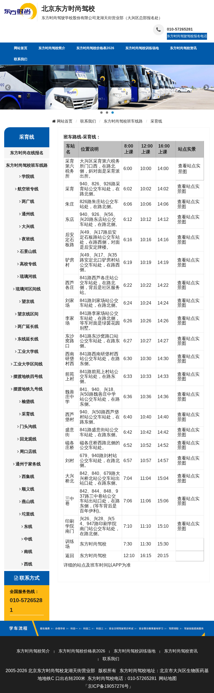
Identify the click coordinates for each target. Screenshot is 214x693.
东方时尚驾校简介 (33, 651)
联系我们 (88, 121)
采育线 (156, 121)
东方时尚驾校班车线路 (123, 121)
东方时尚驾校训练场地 (134, 651)
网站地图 (168, 678)
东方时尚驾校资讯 (181, 651)
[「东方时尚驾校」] (20, 10)
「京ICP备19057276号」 (108, 686)
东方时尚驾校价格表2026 (82, 651)
